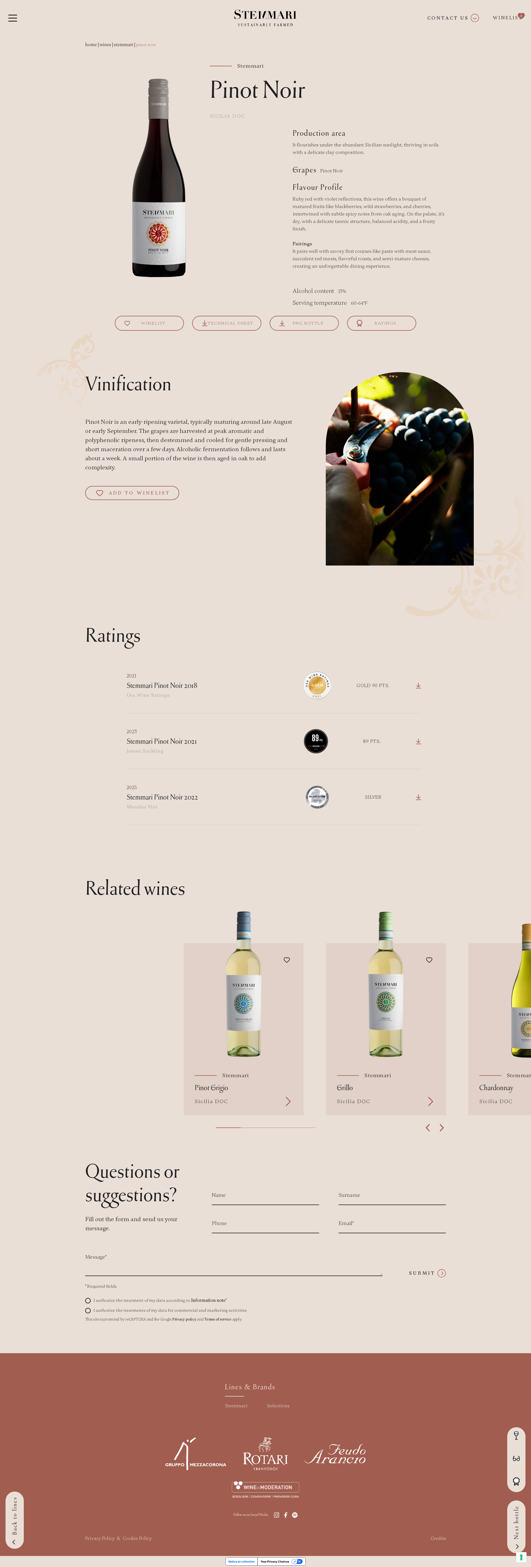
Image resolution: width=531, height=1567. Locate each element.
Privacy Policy (100, 1538)
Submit (422, 1273)
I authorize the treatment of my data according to (160, 1300)
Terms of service (217, 1319)
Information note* (209, 1300)
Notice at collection (241, 1561)
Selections (278, 1406)
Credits (438, 1538)
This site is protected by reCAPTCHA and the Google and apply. (163, 1319)
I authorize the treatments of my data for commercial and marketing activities (170, 1310)
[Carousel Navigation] (434, 1128)
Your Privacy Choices (275, 1561)
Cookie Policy (137, 1538)
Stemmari (236, 1406)
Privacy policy (184, 1319)
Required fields (101, 1286)
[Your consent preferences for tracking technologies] (521, 1557)
